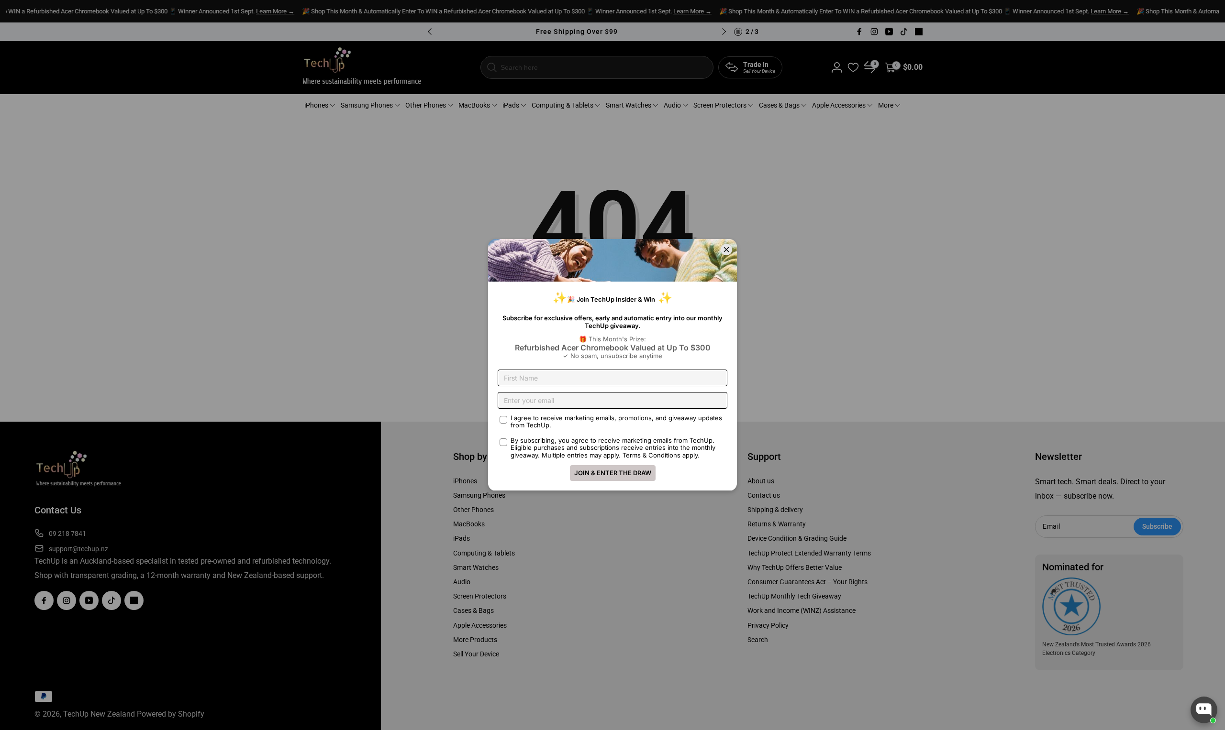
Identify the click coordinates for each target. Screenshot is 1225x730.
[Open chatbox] (1204, 710)
